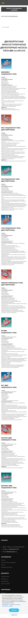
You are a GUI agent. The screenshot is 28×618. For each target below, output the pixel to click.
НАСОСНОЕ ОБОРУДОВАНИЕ (9, 16)
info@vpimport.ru (11, 551)
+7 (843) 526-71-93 (13, 549)
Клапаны (3, 560)
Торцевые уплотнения (6, 567)
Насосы (3, 565)
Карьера (3, 592)
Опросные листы (5, 576)
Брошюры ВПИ (5, 581)
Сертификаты (4, 579)
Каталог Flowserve (5, 583)
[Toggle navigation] (25, 21)
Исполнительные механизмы (8, 562)
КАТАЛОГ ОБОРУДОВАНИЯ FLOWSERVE (14, 9)
